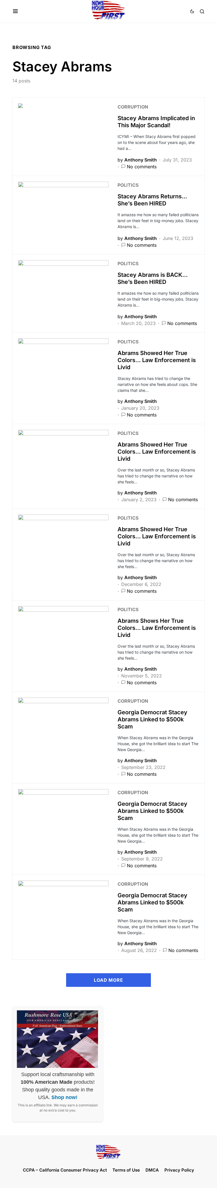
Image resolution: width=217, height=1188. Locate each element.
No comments (142, 166)
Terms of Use (126, 1170)
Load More (108, 980)
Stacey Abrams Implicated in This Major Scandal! (156, 122)
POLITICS (128, 185)
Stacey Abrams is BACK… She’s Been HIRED (153, 278)
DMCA (152, 1170)
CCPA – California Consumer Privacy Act (65, 1170)
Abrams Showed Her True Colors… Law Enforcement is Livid (157, 360)
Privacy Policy (179, 1170)
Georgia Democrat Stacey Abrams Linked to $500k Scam (152, 719)
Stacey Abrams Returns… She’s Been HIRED (152, 200)
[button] (15, 11)
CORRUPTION (133, 107)
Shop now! (64, 1097)
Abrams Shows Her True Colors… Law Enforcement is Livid (157, 627)
